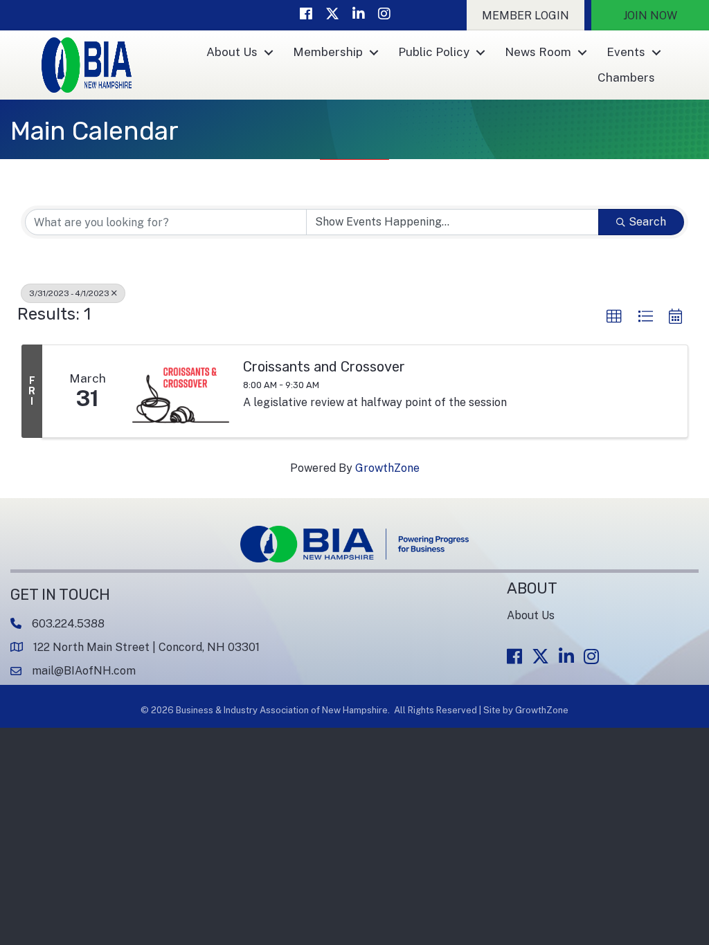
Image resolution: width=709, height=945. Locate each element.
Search (647, 221)
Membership (328, 52)
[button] (525, 15)
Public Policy (433, 52)
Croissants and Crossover (324, 366)
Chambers (626, 77)
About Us (232, 52)
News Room (538, 52)
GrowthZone (387, 468)
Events (626, 52)
